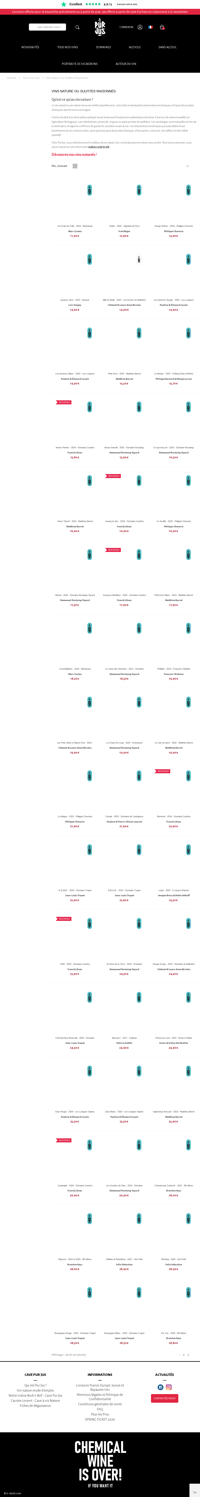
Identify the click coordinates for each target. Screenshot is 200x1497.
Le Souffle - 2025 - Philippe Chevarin (174, 521)
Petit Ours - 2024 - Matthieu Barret (124, 373)
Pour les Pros (100, 1414)
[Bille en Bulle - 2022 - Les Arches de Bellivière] (124, 273)
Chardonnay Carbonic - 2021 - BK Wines (173, 1185)
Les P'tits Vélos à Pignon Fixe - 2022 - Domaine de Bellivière (75, 744)
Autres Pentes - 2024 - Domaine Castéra (75, 447)
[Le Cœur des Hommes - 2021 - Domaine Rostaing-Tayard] (124, 642)
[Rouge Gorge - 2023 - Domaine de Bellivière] (174, 937)
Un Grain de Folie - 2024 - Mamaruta (75, 226)
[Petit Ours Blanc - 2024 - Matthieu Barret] (174, 568)
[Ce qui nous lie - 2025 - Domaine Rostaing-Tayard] (174, 421)
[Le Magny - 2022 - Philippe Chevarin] (75, 789)
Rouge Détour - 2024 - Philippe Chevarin (174, 226)
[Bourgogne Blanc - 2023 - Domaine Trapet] (124, 1306)
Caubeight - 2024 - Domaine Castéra (75, 1185)
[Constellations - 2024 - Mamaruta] (75, 642)
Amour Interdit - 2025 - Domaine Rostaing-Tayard (124, 449)
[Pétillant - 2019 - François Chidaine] (174, 642)
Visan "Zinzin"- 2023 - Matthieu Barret (75, 521)
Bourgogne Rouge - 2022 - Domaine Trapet (75, 1333)
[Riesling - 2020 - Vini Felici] (174, 1232)
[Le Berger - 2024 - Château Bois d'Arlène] (174, 347)
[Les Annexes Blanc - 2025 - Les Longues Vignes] (75, 347)
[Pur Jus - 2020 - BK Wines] (174, 1306)
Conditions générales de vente (100, 1404)
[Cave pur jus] (100, 27)
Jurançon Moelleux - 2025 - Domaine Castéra (124, 595)
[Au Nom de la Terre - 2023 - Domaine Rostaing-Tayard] (124, 937)
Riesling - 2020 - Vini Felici (173, 1259)
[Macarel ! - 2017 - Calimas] (124, 1011)
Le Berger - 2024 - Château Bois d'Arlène (173, 373)
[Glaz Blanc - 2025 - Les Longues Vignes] (124, 1085)
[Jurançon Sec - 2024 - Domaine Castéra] (124, 494)
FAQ (100, 1409)
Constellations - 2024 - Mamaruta (75, 669)
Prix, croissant (59, 165)
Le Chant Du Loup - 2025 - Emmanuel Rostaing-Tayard (124, 744)
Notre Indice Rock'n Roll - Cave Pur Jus (35, 1395)
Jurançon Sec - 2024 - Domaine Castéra (124, 521)
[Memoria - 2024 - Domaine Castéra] (174, 789)
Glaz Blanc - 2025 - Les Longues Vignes (124, 1111)
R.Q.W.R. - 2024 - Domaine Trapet (75, 890)
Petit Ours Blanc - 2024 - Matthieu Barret (173, 595)
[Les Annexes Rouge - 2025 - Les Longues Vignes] (174, 273)
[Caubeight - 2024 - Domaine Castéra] (75, 1159)
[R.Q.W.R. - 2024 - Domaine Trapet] (75, 863)
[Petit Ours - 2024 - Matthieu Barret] (124, 347)
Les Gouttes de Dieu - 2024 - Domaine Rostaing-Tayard (124, 1187)
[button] (126, 64)
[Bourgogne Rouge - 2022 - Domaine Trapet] (75, 1306)
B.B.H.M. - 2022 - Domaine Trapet (124, 890)
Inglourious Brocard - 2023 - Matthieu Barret (174, 1111)
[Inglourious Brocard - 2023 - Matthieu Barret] (174, 1085)
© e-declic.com (12, 1493)
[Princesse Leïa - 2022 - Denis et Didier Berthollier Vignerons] (174, 1011)
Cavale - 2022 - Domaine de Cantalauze (124, 816)
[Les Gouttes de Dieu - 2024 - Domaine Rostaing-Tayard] (124, 1159)
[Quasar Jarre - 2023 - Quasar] (75, 273)
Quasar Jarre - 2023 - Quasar (75, 300)
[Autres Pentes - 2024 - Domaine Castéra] (75, 421)
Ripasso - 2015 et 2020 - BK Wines (75, 1259)
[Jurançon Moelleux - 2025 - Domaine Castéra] (124, 568)
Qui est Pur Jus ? (35, 1385)
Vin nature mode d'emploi (35, 1390)
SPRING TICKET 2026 (100, 1419)
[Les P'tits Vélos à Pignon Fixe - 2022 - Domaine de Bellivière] (75, 716)
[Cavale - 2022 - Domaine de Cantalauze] (124, 789)
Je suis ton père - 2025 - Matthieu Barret (174, 743)
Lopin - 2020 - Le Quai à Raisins (174, 890)
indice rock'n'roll (98, 146)
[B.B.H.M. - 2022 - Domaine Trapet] (124, 863)
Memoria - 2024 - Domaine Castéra (173, 816)
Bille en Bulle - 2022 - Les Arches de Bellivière (124, 300)
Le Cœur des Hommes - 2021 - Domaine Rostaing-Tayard (124, 670)
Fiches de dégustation (35, 1406)
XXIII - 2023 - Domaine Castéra (75, 964)
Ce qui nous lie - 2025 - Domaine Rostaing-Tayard (174, 449)
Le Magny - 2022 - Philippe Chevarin (75, 816)
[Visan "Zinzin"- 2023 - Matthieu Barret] (75, 494)
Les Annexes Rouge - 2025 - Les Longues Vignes (174, 301)
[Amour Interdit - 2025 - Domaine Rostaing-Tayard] (124, 421)
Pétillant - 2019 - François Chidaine (173, 669)
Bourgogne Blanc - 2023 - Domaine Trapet (124, 1333)
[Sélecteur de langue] (150, 27)
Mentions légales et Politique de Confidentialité (100, 1397)
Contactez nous (164, 1398)
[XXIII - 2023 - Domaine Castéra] (75, 937)
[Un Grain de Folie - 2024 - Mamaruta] (75, 199)
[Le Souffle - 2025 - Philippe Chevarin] (174, 494)
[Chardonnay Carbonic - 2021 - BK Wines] (174, 1159)
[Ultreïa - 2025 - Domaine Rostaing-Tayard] (75, 568)
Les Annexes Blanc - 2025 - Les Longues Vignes (75, 375)
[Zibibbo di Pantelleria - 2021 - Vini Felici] (124, 1232)
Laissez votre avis (127, 4)
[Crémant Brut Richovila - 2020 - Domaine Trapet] (75, 1011)
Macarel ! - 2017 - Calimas (124, 1038)
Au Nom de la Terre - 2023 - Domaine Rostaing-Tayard (124, 965)
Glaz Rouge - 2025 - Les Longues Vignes (75, 1111)
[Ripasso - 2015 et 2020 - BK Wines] (75, 1232)
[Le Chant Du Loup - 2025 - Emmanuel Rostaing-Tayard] (124, 716)
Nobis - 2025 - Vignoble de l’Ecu (124, 226)
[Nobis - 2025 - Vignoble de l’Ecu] (124, 199)
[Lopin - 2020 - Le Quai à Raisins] (174, 863)
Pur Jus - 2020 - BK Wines (173, 1333)
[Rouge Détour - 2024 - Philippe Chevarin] (174, 199)
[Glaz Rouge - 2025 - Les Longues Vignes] (75, 1085)
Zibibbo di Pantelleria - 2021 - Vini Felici (124, 1259)
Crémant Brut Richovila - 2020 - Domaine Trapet (74, 1039)
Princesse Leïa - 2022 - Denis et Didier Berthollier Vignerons (173, 1039)
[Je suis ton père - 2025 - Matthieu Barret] (174, 716)
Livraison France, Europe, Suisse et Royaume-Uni (100, 1388)
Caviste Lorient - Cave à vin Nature (35, 1401)
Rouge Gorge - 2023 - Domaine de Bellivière (174, 964)
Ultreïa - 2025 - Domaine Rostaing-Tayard (75, 595)
